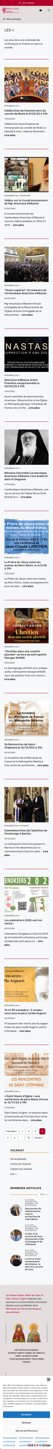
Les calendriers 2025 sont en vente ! (23, 922)
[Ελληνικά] (41, 1444)
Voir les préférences (26, 1430)
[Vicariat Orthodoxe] (10, 10)
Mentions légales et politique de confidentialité (10, 1441)
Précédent (11, 1131)
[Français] (33, 1444)
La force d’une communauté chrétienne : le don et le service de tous (34, 1264)
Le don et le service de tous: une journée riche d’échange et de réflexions (34, 1239)
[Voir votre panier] (41, 10)
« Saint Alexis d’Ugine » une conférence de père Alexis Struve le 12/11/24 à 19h (26, 1099)
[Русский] (49, 1444)
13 (29, 1137)
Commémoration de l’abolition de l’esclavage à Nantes (25, 832)
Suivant (38, 1137)
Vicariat (24, 825)
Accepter (26, 1414)
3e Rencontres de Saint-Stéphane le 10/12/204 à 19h (23, 746)
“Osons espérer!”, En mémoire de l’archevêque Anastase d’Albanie (25, 292)
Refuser (26, 1422)
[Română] (45, 1444)
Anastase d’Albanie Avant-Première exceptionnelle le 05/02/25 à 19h (21, 383)
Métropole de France (16, 1308)
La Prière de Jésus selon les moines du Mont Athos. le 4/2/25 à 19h (25, 565)
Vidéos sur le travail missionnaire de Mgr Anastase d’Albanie (26, 202)
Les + (17, 106)
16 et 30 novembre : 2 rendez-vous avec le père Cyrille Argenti (25, 1011)
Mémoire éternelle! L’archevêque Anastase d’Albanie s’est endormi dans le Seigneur (26, 476)
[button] (48, 1379)
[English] (30, 1444)
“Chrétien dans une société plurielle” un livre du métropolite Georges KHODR (25, 654)
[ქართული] (37, 1444)
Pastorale (25, 195)
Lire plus (9, 135)
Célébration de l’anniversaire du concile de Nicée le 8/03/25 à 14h (26, 112)
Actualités (9, 106)
